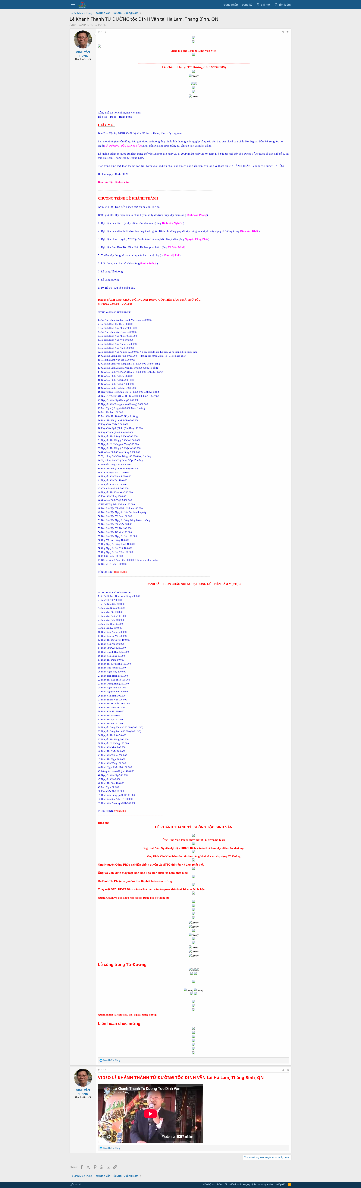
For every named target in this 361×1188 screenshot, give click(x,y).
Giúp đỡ (280, 1184)
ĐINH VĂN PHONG (82, 24)
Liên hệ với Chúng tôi (215, 1184)
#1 (288, 31)
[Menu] (72, 4)
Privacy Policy (266, 1184)
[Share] (283, 32)
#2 (288, 1070)
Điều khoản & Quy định (243, 1184)
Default (77, 1184)
